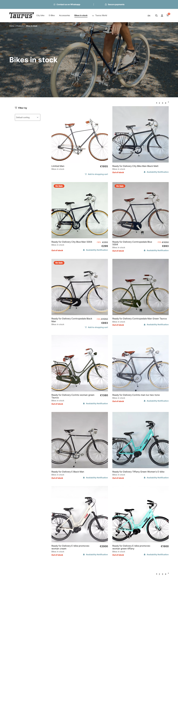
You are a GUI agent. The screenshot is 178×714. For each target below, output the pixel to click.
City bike (40, 15)
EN (149, 15)
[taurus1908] (21, 15)
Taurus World (101, 15)
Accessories (64, 15)
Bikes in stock (80, 15)
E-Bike (52, 15)
